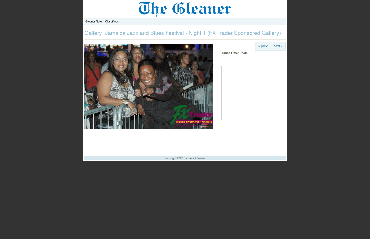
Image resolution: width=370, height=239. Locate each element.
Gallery (93, 32)
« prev (263, 45)
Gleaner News (94, 21)
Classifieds (112, 21)
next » (278, 45)
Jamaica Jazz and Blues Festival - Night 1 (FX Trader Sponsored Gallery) (193, 32)
